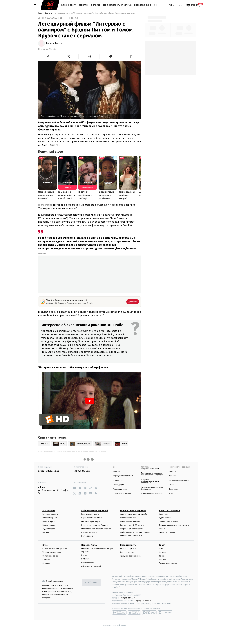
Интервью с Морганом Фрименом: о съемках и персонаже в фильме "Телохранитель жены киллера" (86, 206)
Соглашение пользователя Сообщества (152, 488)
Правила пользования (122, 493)
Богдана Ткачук (54, 43)
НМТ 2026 (85, 559)
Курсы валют (165, 518)
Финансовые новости (168, 521)
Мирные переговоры (90, 521)
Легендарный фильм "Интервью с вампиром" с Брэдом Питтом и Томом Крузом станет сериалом (95, 13)
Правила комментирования (152, 493)
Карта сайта (173, 489)
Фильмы (95, 5)
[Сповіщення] (180, 5)
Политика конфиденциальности (150, 468)
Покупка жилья (127, 552)
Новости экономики (169, 510)
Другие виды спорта (168, 563)
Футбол (162, 552)
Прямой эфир (48, 521)
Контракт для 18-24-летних (132, 525)
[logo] (50, 5)
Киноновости (68, 5)
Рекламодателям (120, 489)
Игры (171, 493)
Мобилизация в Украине (133, 510)
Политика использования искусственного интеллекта (152, 474)
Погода (45, 532)
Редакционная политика (123, 476)
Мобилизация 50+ (128, 518)
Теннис (162, 556)
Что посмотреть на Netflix (117, 5)
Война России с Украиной (94, 510)
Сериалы (83, 5)
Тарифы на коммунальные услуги (174, 525)
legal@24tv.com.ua (143, 601)
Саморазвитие (87, 562)
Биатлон (162, 559)
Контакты (172, 471)
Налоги (162, 529)
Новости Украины (50, 518)
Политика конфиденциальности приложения (150, 481)
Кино (40, 13)
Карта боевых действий (91, 518)
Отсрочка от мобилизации (132, 529)
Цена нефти (164, 514)
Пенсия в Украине (167, 532)
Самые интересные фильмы (54, 548)
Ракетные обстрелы (90, 514)
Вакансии (172, 476)
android (119, 612)
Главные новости (50, 514)
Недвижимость (128, 545)
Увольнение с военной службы (134, 514)
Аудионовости (48, 529)
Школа (84, 555)
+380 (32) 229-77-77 (127, 598)
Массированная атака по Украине (96, 529)
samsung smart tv (165, 612)
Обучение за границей (91, 566)
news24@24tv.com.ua (48, 471)
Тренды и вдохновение (130, 556)
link (74, 488)
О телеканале (118, 480)
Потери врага (87, 536)
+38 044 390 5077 (81, 471)
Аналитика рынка (128, 548)
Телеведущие (118, 485)
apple (134, 612)
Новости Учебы (89, 545)
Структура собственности (179, 480)
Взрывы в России (89, 532)
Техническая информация (179, 467)
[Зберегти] (131, 56)
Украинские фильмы (51, 552)
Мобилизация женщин (130, 521)
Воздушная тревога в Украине (94, 525)
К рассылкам (91, 582)
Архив (171, 485)
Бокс (161, 548)
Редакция (117, 471)
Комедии (46, 559)
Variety (52, 49)
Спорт (162, 545)
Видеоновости (48, 525)
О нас (115, 467)
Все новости (48, 510)
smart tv (149, 612)
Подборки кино (142, 5)
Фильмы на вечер (50, 556)
